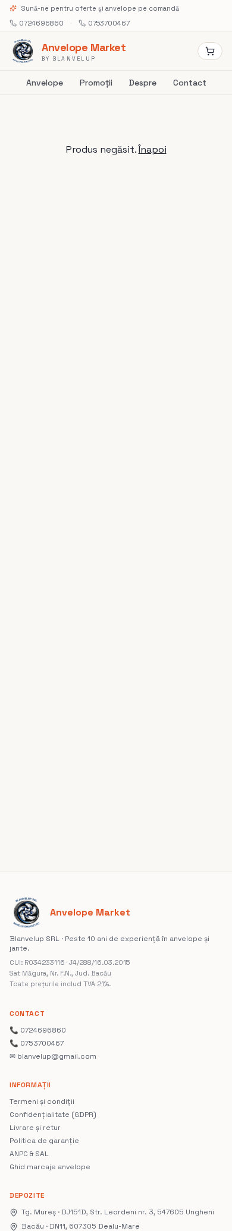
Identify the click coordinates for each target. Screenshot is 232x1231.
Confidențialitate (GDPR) (53, 1114)
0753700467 (109, 23)
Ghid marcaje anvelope (50, 1167)
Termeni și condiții (42, 1101)
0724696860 (41, 23)
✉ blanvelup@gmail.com (53, 1056)
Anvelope (44, 82)
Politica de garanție (44, 1140)
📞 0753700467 (37, 1043)
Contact (189, 82)
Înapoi (153, 149)
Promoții (96, 82)
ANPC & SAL (29, 1154)
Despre (142, 82)
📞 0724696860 (38, 1030)
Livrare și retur (35, 1127)
